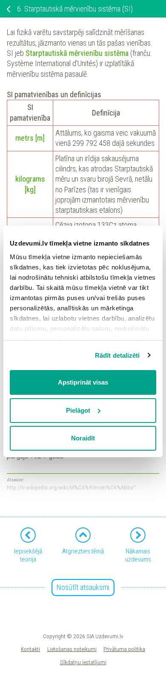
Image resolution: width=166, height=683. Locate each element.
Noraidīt (83, 438)
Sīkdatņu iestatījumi (83, 662)
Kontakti (30, 648)
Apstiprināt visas (83, 382)
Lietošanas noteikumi (72, 648)
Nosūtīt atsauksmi (83, 587)
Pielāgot (78, 410)
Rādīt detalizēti (117, 355)
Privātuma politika (124, 648)
